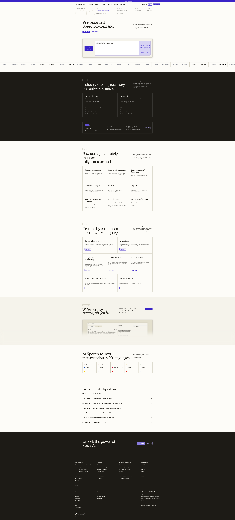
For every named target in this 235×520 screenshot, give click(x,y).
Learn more (88, 101)
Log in (149, 4)
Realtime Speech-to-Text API (102, 11)
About (76, 491)
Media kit (77, 500)
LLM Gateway (120, 13)
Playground (122, 4)
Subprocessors (139, 516)
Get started (156, 4)
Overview (99, 491)
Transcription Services (124, 478)
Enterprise (97, 4)
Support (143, 469)
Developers (110, 4)
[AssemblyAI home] (80, 4)
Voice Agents (138, 10)
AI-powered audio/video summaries (149, 494)
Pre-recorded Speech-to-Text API (103, 10)
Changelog (143, 473)
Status (142, 471)
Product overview (79, 462)
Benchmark (99, 498)
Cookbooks (143, 467)
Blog (76, 505)
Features (77, 480)
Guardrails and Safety (121, 11)
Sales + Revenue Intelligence (125, 476)
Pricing (128, 4)
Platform (91, 4)
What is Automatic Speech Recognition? (150, 496)
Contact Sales (78, 507)
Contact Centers (100, 471)
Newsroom (77, 498)
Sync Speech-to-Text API (101, 13)
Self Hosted (149, 10)
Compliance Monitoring (124, 469)
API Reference (144, 464)
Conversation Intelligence (103, 467)
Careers (77, 496)
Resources (116, 4)
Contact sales (95, 31)
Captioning (121, 464)
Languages (99, 478)
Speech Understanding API (122, 10)
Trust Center (130, 516)
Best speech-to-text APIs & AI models (149, 491)
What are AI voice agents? (147, 503)
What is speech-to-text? (146, 500)
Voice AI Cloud (150, 11)
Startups (99, 464)
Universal (99, 494)
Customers (103, 4)
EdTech (121, 473)
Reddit (142, 476)
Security (77, 494)
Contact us (144, 4)
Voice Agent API (79, 473)
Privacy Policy (122, 516)
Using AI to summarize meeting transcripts (150, 498)
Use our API (86, 31)
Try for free (96, 101)
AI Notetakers (100, 476)
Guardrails (77, 476)
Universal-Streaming (101, 496)
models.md (121, 494)
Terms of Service (112, 516)
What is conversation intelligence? (148, 505)
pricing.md (121, 491)
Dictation (121, 471)
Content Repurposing (124, 467)
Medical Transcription (102, 469)
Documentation (144, 462)
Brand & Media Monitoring (125, 462)
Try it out (149, 309)
